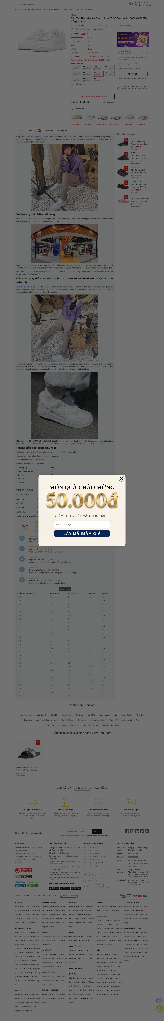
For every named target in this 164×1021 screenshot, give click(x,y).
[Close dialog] (121, 478)
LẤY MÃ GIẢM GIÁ (82, 533)
